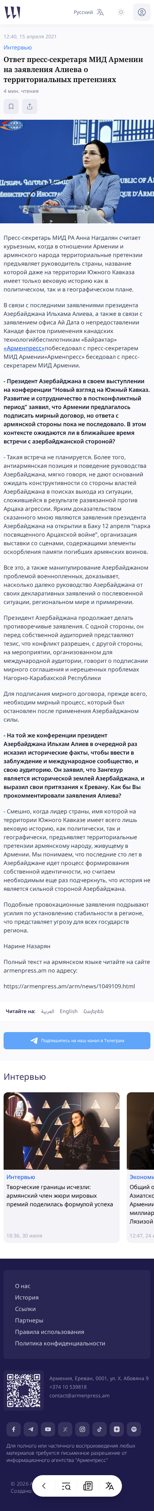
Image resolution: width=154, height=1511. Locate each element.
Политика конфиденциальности (60, 1343)
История (27, 1297)
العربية (47, 1011)
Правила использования (49, 1332)
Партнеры (29, 1320)
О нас (22, 1286)
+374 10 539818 (68, 1386)
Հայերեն (93, 1011)
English (69, 1011)
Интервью (25, 1076)
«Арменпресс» (24, 348)
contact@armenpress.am (79, 1395)
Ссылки (25, 1309)
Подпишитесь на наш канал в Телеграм (82, 1040)
